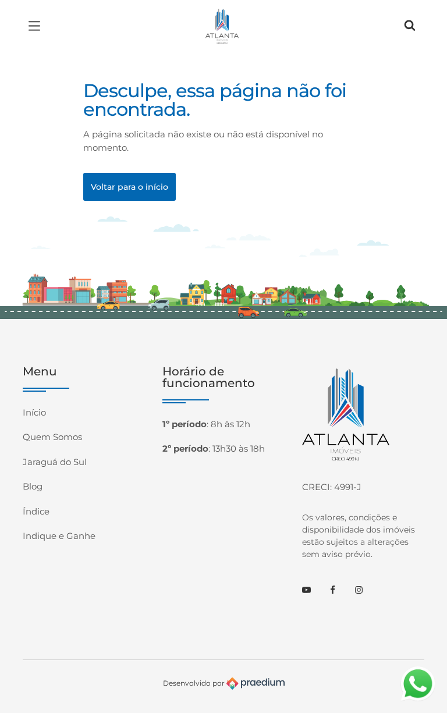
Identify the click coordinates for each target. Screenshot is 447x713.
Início (34, 412)
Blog (32, 486)
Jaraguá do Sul (55, 461)
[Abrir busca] (409, 26)
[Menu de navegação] (37, 26)
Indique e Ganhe (59, 535)
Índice (36, 511)
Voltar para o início (129, 187)
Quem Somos (52, 436)
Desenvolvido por (194, 682)
